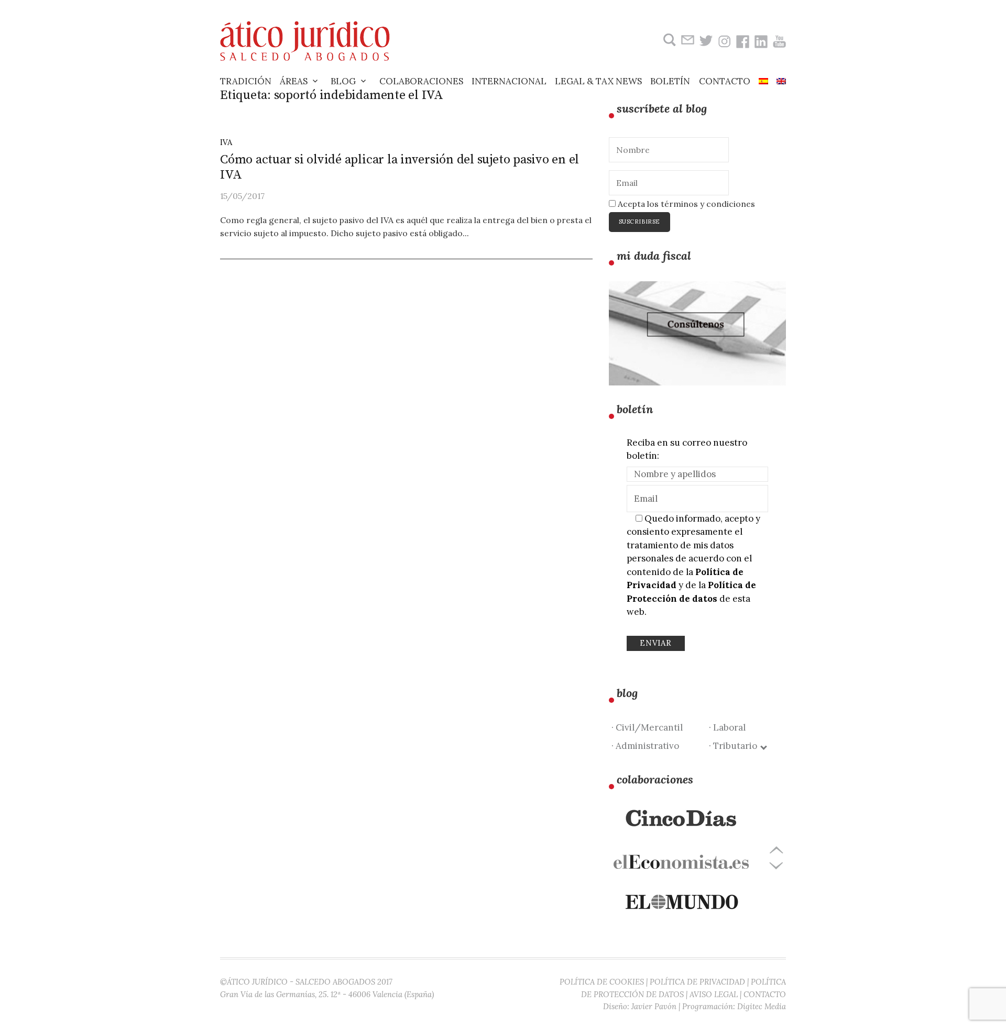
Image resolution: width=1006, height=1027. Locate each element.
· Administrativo (645, 746)
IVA (226, 142)
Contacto (724, 81)
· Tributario (735, 746)
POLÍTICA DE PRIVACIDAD (697, 982)
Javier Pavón (653, 1006)
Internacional (509, 81)
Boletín (670, 81)
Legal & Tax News (598, 81)
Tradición (245, 81)
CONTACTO (764, 994)
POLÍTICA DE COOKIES (602, 982)
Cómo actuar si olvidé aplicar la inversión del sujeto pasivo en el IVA (399, 167)
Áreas (294, 81)
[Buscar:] (668, 40)
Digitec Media (761, 1006)
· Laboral (727, 727)
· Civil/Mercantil (647, 727)
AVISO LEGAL (714, 994)
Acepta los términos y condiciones (685, 203)
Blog (343, 81)
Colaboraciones (421, 81)
